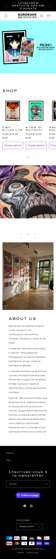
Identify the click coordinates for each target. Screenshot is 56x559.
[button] (6, 15)
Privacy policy (33, 553)
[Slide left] (21, 157)
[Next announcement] (50, 5)
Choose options (13, 145)
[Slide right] (34, 157)
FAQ (8, 460)
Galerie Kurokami (26, 549)
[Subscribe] (46, 484)
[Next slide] (34, 234)
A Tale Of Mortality (34, 128)
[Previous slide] (21, 234)
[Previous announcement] (5, 5)
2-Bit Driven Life (12, 128)
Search (10, 453)
